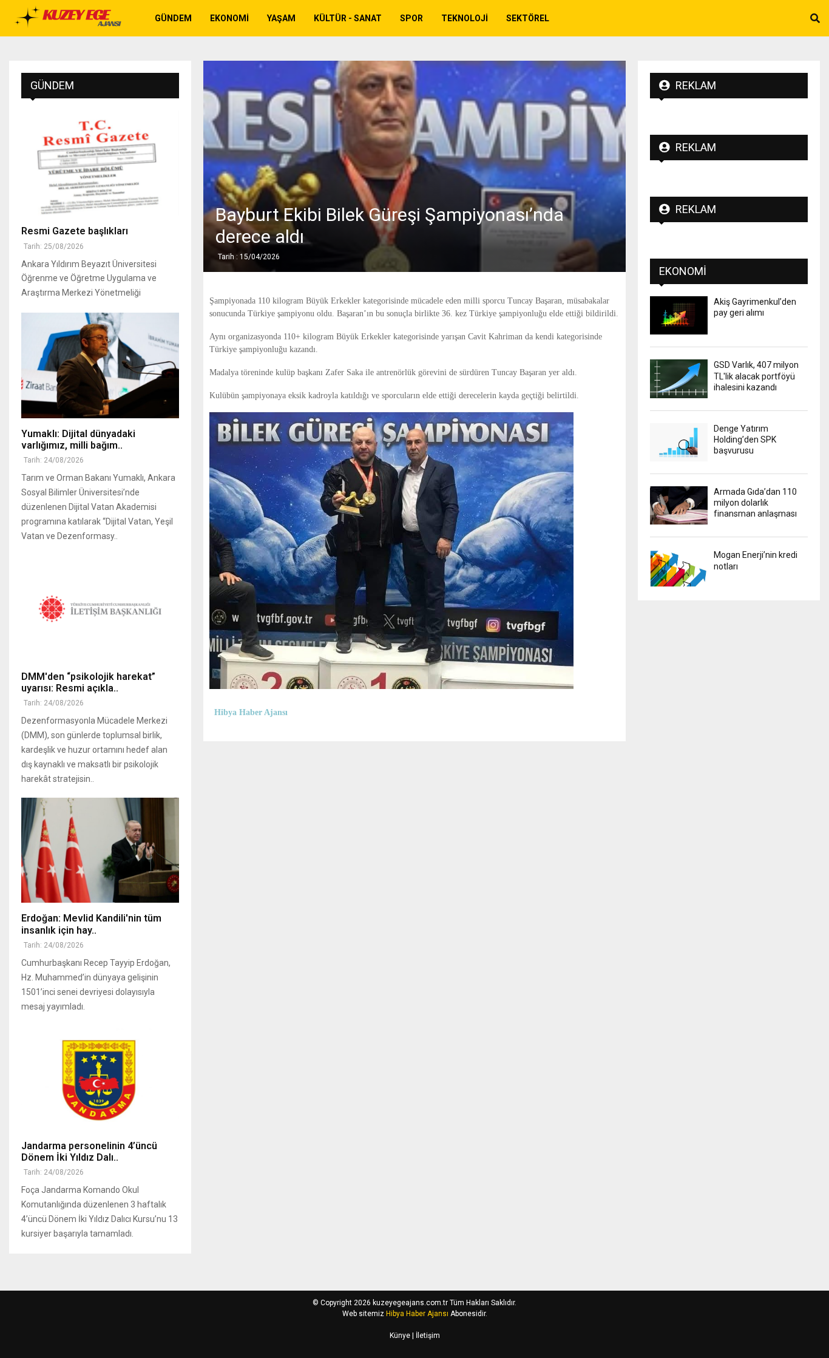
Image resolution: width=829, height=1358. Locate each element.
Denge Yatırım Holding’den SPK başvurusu (745, 439)
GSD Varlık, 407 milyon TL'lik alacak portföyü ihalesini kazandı (756, 376)
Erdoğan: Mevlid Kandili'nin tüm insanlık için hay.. (91, 923)
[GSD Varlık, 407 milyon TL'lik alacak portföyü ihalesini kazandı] (679, 378)
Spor (411, 18)
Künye (400, 1335)
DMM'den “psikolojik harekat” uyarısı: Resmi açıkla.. (88, 682)
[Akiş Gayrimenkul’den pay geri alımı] (679, 315)
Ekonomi (229, 18)
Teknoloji (464, 18)
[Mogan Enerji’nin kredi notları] (679, 568)
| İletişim (425, 1335)
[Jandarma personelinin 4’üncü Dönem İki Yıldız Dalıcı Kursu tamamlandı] (100, 1077)
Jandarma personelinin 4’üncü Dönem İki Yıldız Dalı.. (89, 1151)
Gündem (173, 18)
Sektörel (527, 18)
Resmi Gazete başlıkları (74, 231)
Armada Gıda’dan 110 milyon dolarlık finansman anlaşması (755, 502)
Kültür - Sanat (348, 18)
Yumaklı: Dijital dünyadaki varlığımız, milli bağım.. (78, 439)
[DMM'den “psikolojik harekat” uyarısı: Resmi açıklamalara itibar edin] (100, 608)
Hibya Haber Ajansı (417, 1313)
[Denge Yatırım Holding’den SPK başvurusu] (679, 442)
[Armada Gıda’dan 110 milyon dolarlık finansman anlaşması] (679, 505)
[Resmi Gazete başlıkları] (100, 163)
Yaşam (281, 18)
